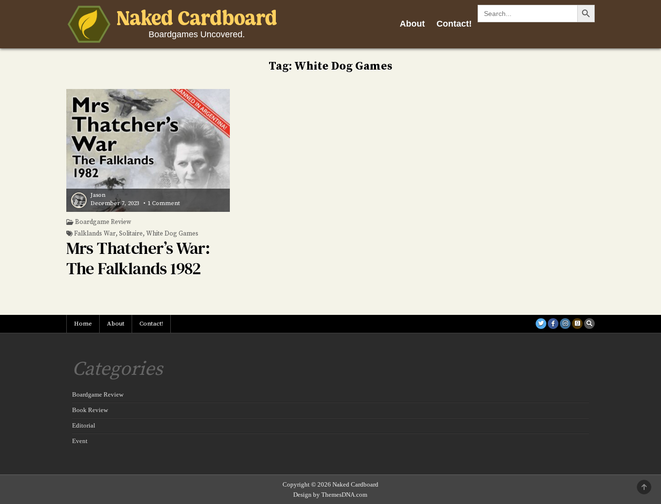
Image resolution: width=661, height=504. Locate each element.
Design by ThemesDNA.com (330, 494)
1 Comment (164, 204)
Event (80, 441)
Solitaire (131, 234)
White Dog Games (172, 234)
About (412, 24)
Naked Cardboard (197, 19)
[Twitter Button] (541, 323)
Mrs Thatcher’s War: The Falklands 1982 (138, 258)
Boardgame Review (103, 222)
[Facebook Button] (553, 323)
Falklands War (95, 234)
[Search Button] (589, 323)
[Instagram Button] (565, 323)
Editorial (83, 425)
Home (83, 323)
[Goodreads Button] (577, 323)
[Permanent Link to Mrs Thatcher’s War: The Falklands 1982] (148, 150)
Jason (97, 195)
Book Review (90, 410)
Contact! (454, 24)
